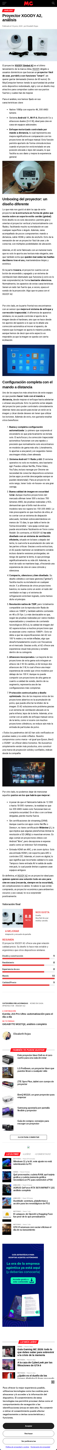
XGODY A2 (22, 875)
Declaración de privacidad (40, 1447)
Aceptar (28, 1426)
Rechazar (28, 1434)
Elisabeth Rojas (32, 26)
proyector (8, 1006)
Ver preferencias (28, 1441)
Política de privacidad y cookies (17, 1447)
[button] (52, 1382)
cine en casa (37, 1003)
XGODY (35, 69)
